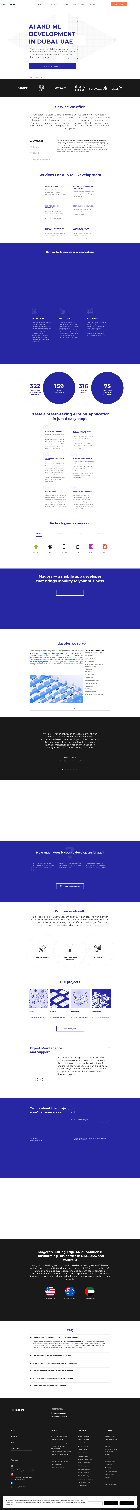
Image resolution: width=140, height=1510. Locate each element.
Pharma (107, 1477)
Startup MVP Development (59, 1454)
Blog (12, 1442)
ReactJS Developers (84, 1462)
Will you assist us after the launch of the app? (53, 1378)
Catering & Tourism (110, 1461)
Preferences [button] (9, 1504)
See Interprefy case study (38, 1017)
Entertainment (109, 1474)
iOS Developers (82, 1449)
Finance (107, 1454)
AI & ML (53, 1458)
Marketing (108, 1467)
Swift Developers (83, 1443)
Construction (109, 1481)
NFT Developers (83, 1446)
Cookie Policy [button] (51, 1502)
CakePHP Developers (84, 1476)
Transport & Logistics (111, 1436)
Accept (127, 1503)
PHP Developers (83, 1466)
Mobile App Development (59, 1436)
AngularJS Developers (85, 1459)
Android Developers (84, 1436)
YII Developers (82, 1485)
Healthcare (108, 1443)
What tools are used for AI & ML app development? (55, 1363)
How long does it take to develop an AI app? (52, 1356)
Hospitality (108, 1458)
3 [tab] (68, 769)
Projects (14, 1436)
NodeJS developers (84, 1469)
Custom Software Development (61, 1443)
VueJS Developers (83, 1472)
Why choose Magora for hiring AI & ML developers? (55, 1338)
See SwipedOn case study (102, 1017)
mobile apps (61, 655)
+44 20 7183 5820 (57, 1409)
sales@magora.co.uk (59, 1416)
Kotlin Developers (83, 1439)
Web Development (57, 1439)
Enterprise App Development (60, 1461)
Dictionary (15, 1449)
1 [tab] (62, 769)
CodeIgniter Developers (85, 1479)
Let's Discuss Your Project (52, 66)
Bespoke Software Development (61, 1451)
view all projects (70, 1029)
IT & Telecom (108, 1464)
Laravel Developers (84, 1482)
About (13, 1430)
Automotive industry (111, 1484)
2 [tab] (65, 769)
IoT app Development (57, 1467)
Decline (111, 1503)
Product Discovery (56, 1464)
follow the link (50, 1298)
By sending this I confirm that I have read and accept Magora (90, 1138)
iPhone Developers (84, 1452)
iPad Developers (83, 1456)
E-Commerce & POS (111, 1471)
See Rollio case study (58, 1017)
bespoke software (43, 655)
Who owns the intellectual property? (49, 1386)
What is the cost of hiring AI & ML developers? (53, 1371)
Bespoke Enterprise (111, 1439)
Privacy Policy (82, 1139)
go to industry (70, 708)
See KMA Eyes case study (80, 1017)
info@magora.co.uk (58, 1413)
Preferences (95, 1503)
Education (108, 1446)
